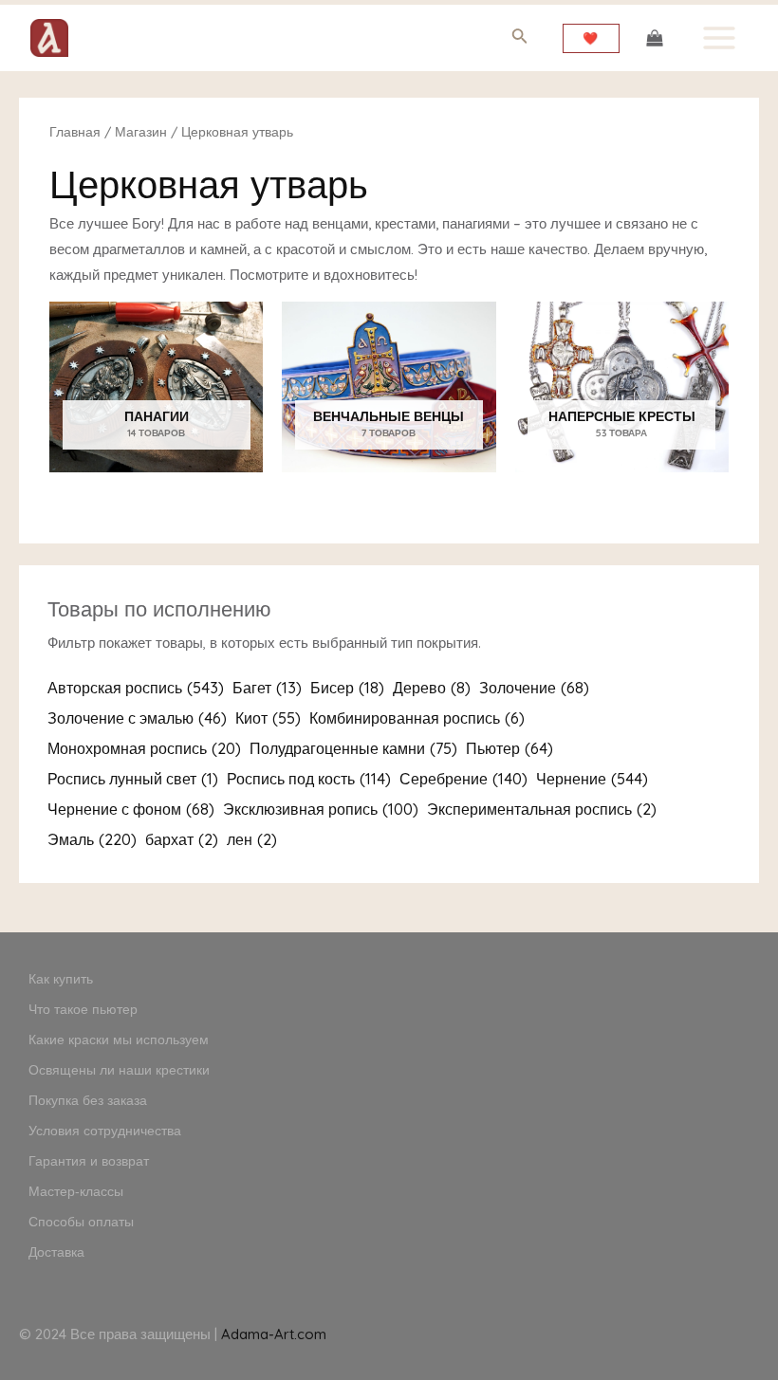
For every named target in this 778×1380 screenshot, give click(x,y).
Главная (75, 131)
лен (252, 839)
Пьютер (509, 748)
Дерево (432, 687)
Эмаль (92, 839)
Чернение (592, 778)
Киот (268, 717)
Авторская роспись (135, 687)
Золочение (534, 687)
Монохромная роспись (144, 748)
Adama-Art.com (273, 1334)
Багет (267, 687)
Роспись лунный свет (132, 778)
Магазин (141, 131)
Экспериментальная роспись (542, 809)
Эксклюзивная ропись (320, 809)
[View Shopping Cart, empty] (655, 38)
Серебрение (463, 778)
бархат (181, 839)
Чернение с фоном (130, 809)
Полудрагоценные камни (353, 748)
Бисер (347, 687)
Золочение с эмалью (137, 717)
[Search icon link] (519, 39)
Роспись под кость (309, 778)
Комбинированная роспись (417, 717)
